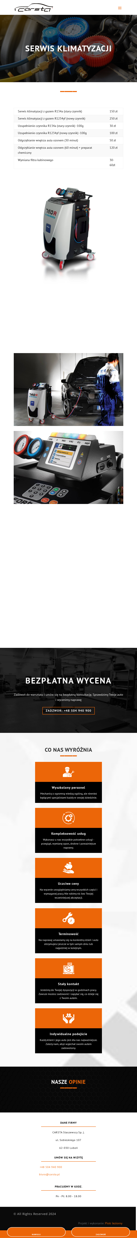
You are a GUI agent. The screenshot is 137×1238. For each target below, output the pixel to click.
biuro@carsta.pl (49, 1174)
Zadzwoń (101, 1234)
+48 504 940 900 (51, 1167)
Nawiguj (36, 1234)
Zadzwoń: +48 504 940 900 (68, 711)
